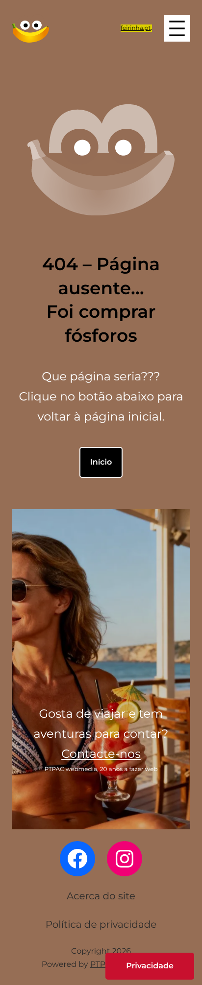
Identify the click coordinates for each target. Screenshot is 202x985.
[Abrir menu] (177, 28)
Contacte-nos (101, 754)
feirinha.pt (136, 28)
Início (101, 462)
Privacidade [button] (150, 966)
